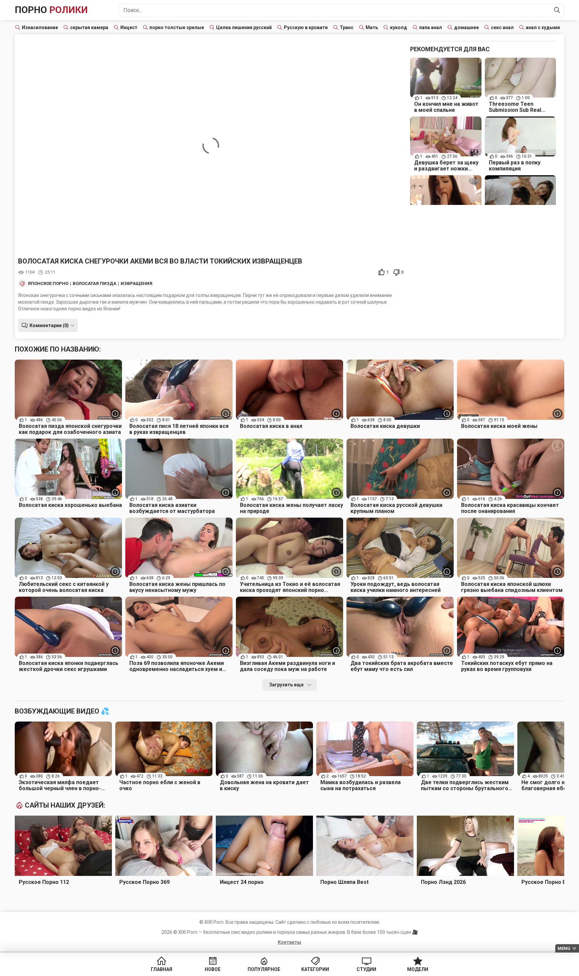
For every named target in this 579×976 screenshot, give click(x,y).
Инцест (128, 27)
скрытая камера (89, 27)
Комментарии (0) (49, 325)
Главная (161, 969)
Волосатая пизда (94, 283)
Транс (346, 27)
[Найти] (557, 10)
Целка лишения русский (244, 27)
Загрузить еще (286, 684)
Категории (315, 969)
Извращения (136, 283)
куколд (398, 27)
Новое (212, 969)
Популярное (264, 969)
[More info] (115, 413)
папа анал (430, 27)
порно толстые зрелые (176, 27)
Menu (564, 948)
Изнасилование (40, 27)
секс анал (502, 27)
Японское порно (48, 283)
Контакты (289, 942)
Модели (417, 969)
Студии (366, 969)
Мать (372, 27)
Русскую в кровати (306, 27)
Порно (51, 9)
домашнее (466, 27)
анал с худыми (543, 27)
